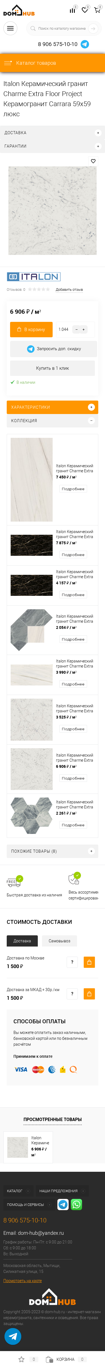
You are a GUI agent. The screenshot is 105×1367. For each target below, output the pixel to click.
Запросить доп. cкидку (59, 348)
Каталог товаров (35, 63)
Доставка (22, 941)
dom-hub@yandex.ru (41, 1233)
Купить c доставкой (89, 962)
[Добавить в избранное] (93, 161)
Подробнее (73, 489)
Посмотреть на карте (22, 1280)
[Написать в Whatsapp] (12, 1340)
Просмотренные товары (53, 1119)
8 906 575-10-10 (58, 44)
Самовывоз (59, 941)
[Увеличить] (52, 210)
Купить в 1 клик (52, 368)
